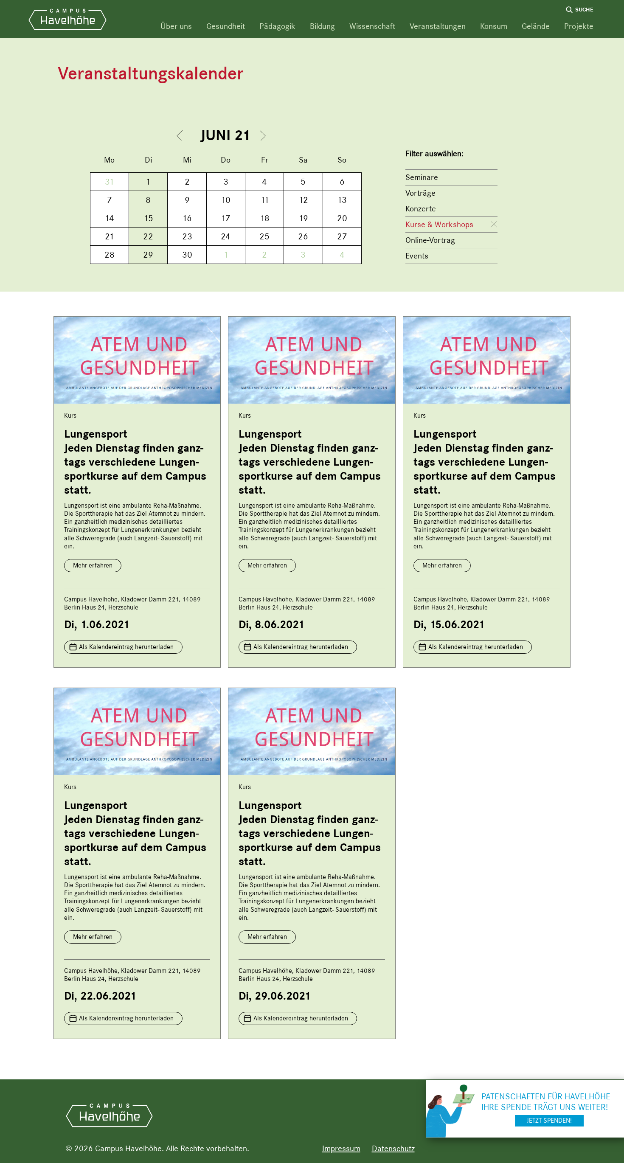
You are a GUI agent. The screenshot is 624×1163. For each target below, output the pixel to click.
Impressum (341, 1148)
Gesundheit (225, 26)
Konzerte (420, 208)
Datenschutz (393, 1148)
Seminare (421, 177)
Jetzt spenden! (549, 1120)
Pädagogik (277, 26)
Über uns (176, 26)
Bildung (322, 26)
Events (416, 256)
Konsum (493, 26)
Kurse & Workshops (439, 224)
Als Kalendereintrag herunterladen (126, 647)
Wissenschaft (372, 26)
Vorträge (420, 193)
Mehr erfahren (92, 565)
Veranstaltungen (438, 26)
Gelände (536, 26)
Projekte (578, 26)
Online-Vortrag (430, 240)
